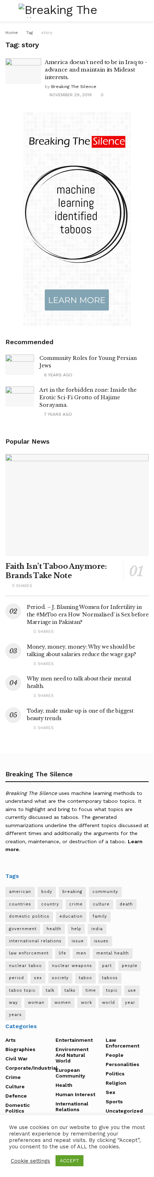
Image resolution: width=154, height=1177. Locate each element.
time (91, 990)
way (13, 1002)
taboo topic (22, 990)
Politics (115, 1073)
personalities (122, 1064)
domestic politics (29, 916)
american (20, 891)
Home (11, 32)
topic (112, 990)
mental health (112, 953)
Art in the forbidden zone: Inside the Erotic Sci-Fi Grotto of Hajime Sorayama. (87, 397)
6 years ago (57, 374)
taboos (110, 978)
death (126, 904)
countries (20, 904)
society (60, 978)
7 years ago (57, 414)
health (54, 929)
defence (16, 1096)
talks (70, 990)
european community (70, 1073)
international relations (35, 941)
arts (10, 1040)
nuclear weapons (72, 965)
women (62, 1002)
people (130, 965)
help (76, 929)
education (71, 916)
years (15, 1014)
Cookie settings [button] (30, 1161)
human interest (75, 1094)
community (105, 891)
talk (50, 990)
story (46, 32)
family (100, 916)
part (107, 965)
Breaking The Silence (73, 86)
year (130, 1002)
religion (116, 1083)
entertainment (74, 1040)
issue (78, 941)
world (108, 1002)
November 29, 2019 (70, 94)
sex (38, 978)
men (81, 953)
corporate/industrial (31, 1068)
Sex (110, 1092)
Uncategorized (124, 1111)
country (50, 904)
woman (36, 1002)
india (97, 929)
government (23, 929)
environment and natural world (72, 1055)
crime (76, 904)
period (16, 978)
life (62, 953)
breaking (72, 891)
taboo (85, 978)
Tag (29, 32)
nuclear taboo (25, 965)
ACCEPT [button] (69, 1160)
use (132, 990)
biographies (20, 1049)
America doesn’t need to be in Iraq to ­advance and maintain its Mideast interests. (96, 69)
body (46, 891)
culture (101, 904)
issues (101, 941)
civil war (16, 1058)
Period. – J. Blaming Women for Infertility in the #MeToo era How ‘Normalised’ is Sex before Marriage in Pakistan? (87, 614)
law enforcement (29, 953)
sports (114, 1101)
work (86, 1002)
